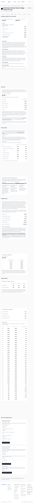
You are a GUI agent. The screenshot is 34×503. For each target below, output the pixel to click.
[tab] (5, 24)
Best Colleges (16, 487)
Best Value (15, 488)
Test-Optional (16, 494)
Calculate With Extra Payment (7, 472)
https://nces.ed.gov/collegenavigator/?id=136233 (16, 478)
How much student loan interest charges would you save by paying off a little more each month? (13, 468)
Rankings (15, 1)
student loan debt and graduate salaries (19, 236)
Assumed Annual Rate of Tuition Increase (8, 432)
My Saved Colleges (23, 491)
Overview (3, 14)
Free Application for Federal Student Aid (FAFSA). (13, 139)
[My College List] (32, 2)
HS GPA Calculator (29, 487)
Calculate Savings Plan (6, 442)
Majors (16, 14)
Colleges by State (23, 495)
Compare (19, 1)
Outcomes (24, 14)
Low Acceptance (16, 498)
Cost (12, 14)
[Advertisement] (14, 77)
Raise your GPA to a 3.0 (30, 490)
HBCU (15, 492)
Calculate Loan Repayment (6, 463)
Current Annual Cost (5, 425)
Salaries (29, 14)
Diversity (19, 14)
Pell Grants (18, 137)
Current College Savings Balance (7, 435)
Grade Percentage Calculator (30, 492)
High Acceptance (16, 495)
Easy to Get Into (16, 497)
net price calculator (19, 119)
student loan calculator (16, 235)
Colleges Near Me (23, 494)
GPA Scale (28, 494)
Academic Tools (23, 2)
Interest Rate (13, 456)
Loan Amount (4, 452)
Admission (8, 14)
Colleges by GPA (23, 488)
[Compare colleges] (30, 2)
